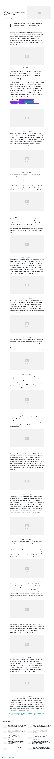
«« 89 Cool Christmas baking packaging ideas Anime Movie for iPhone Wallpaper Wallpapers (17, 715)
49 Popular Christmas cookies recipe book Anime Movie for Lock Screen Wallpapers (17, 726)
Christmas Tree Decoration (6, 757)
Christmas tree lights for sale (17, 101)
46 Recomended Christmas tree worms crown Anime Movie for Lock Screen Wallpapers (16, 742)
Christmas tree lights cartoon (17, 103)
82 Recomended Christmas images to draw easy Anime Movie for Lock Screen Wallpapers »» (35, 715)
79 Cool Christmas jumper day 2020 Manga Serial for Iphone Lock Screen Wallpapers (42, 726)
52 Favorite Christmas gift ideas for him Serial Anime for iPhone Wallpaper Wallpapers (41, 736)
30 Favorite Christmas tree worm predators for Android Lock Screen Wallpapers (40, 731)
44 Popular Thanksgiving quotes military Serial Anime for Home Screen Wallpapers (41, 748)
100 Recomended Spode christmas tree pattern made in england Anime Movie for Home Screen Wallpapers (41, 742)
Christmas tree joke (29, 101)
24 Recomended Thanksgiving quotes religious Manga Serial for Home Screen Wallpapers (16, 736)
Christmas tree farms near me (26, 99)
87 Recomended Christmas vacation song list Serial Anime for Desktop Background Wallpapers (16, 731)
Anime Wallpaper (6, 7)
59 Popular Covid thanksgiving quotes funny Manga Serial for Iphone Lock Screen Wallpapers (17, 748)
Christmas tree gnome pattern (31, 103)
